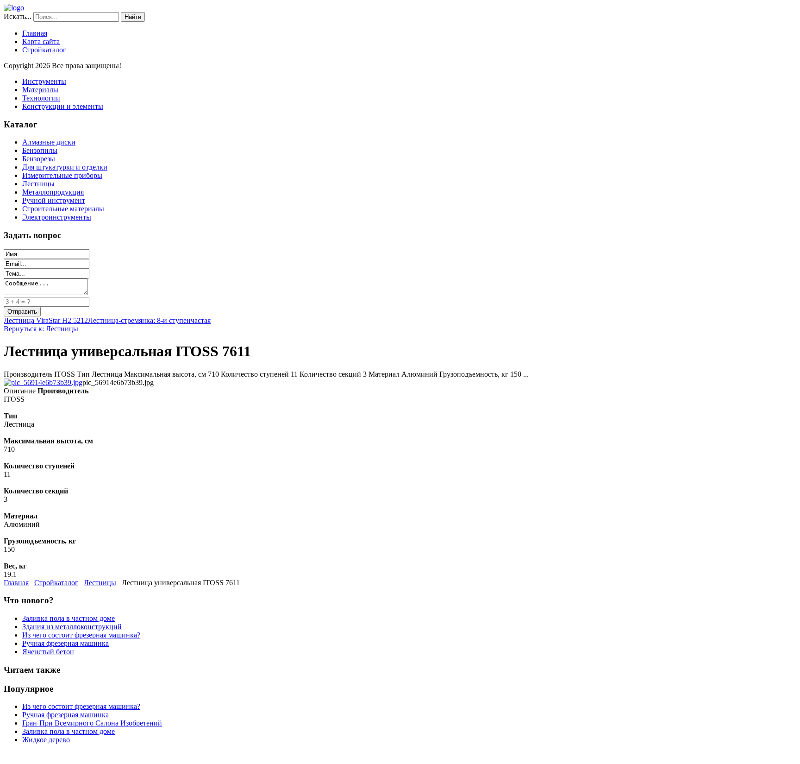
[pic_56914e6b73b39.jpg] (43, 382)
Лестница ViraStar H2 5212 (46, 320)
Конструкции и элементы (62, 106)
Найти (133, 16)
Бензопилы (39, 150)
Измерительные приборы (62, 175)
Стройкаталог (44, 50)
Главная (34, 33)
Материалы (40, 90)
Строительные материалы (63, 209)
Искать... (17, 16)
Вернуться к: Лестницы (41, 329)
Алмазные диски (48, 142)
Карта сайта (41, 41)
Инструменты (44, 81)
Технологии (41, 98)
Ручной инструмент (53, 200)
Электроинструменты (56, 217)
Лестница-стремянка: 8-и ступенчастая (149, 320)
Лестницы (38, 184)
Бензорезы (38, 159)
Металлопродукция (53, 192)
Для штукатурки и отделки (64, 167)
